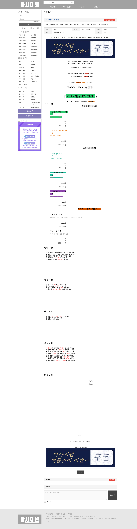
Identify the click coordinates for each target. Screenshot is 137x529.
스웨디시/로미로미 (35, 76)
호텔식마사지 (34, 79)
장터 (20, 102)
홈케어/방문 (22, 70)
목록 (80, 472)
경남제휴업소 (22, 46)
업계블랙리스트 (35, 107)
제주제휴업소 (34, 55)
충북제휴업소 (34, 40)
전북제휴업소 (34, 46)
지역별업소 (53, 7)
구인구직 (97, 7)
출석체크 (21, 94)
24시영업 (91, 380)
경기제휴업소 (34, 35)
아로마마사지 (22, 79)
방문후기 (21, 91)
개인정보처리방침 (60, 514)
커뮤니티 (82, 7)
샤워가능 (91, 381)
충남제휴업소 (22, 43)
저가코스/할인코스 (23, 84)
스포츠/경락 (34, 82)
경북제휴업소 (34, 43)
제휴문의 (29, 116)
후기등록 (112, 479)
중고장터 (33, 99)
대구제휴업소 (34, 52)
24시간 (32, 67)
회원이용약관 (49, 514)
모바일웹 (70, 514)
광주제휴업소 (34, 49)
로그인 (30, 24)
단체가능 (91, 384)
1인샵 (32, 61)
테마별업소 (67, 7)
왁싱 (20, 64)
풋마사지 (21, 82)
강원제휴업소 (22, 40)
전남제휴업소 (22, 49)
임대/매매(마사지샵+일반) (35, 103)
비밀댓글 (48, 501)
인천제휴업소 (22, 37)
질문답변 (33, 97)
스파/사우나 (34, 70)
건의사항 (21, 99)
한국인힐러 (22, 73)
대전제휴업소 (34, 37)
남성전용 (33, 64)
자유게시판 (33, 94)
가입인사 (33, 91)
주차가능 (91, 383)
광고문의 (29, 111)
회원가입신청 (24, 28)
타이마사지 (33, 73)
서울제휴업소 (22, 35)
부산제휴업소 (22, 55)
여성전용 (21, 67)
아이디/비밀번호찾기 (33, 28)
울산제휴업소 (22, 52)
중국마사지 (22, 76)
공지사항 (21, 97)
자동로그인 (38, 21)
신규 (20, 61)
